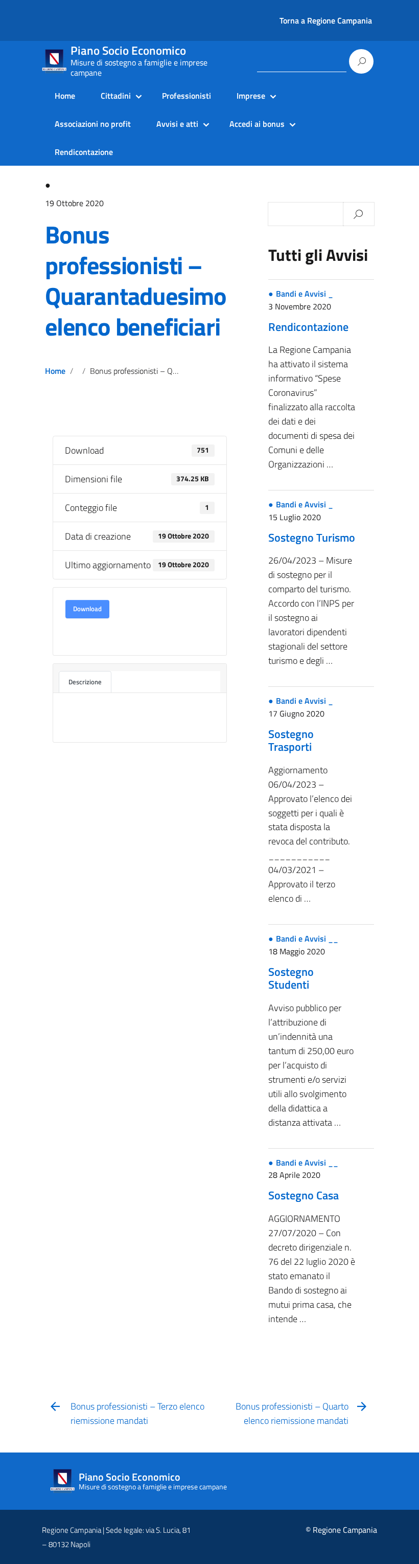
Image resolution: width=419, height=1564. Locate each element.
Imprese (251, 96)
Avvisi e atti (177, 124)
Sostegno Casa (303, 1195)
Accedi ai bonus (257, 124)
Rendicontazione (84, 152)
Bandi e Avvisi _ (304, 293)
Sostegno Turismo (311, 537)
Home (65, 96)
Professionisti (186, 96)
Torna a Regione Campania (326, 20)
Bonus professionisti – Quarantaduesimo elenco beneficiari (135, 280)
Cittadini (116, 96)
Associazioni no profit (93, 124)
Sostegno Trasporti (291, 740)
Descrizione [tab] (85, 682)
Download (87, 609)
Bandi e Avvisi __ (307, 938)
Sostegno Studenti (291, 978)
